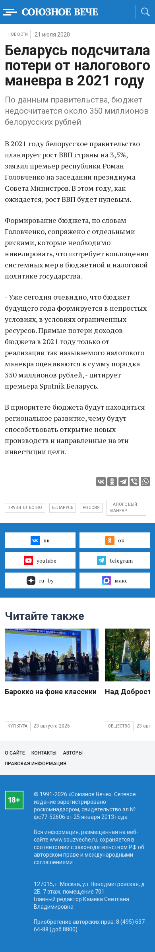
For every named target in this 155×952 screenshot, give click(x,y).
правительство (25, 507)
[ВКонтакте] (101, 481)
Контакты (43, 753)
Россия (91, 507)
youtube (46, 560)
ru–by (46, 580)
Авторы (73, 753)
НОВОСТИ (18, 34)
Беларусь (63, 507)
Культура (18, 726)
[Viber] (134, 481)
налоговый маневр (123, 507)
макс (121, 580)
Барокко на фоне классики (51, 691)
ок (121, 540)
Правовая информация (35, 763)
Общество (119, 726)
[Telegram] (123, 481)
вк (46, 540)
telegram (121, 560)
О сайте (15, 753)
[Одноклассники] (112, 481)
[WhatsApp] (145, 481)
